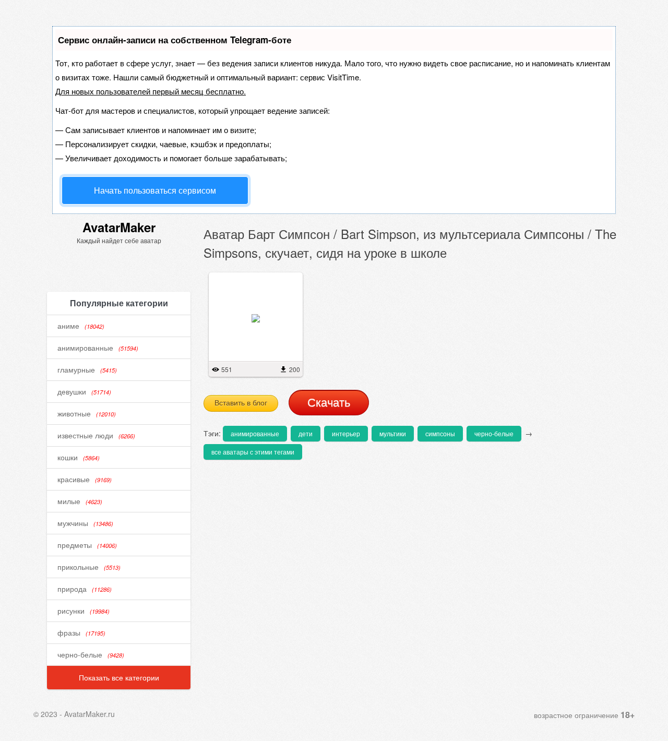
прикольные (89, 566)
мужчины (85, 523)
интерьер (346, 433)
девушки (84, 391)
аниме (80, 325)
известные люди (96, 435)
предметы (87, 545)
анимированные (97, 347)
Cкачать (328, 402)
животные (86, 413)
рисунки (83, 610)
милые (79, 501)
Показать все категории (119, 677)
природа (84, 588)
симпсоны (440, 433)
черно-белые (90, 654)
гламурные (87, 369)
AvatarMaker (119, 227)
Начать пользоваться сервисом (155, 190)
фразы (81, 632)
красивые (84, 479)
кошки (78, 457)
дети (306, 433)
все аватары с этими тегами (252, 451)
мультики (392, 433)
